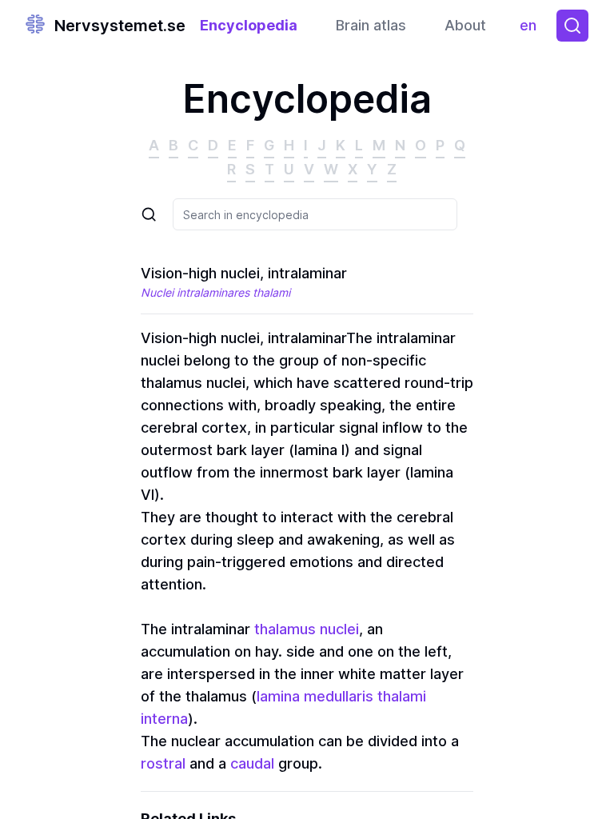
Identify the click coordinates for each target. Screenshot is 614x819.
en (532, 29)
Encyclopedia (248, 25)
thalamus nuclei (306, 629)
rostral (163, 763)
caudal (252, 763)
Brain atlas (371, 25)
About (465, 25)
